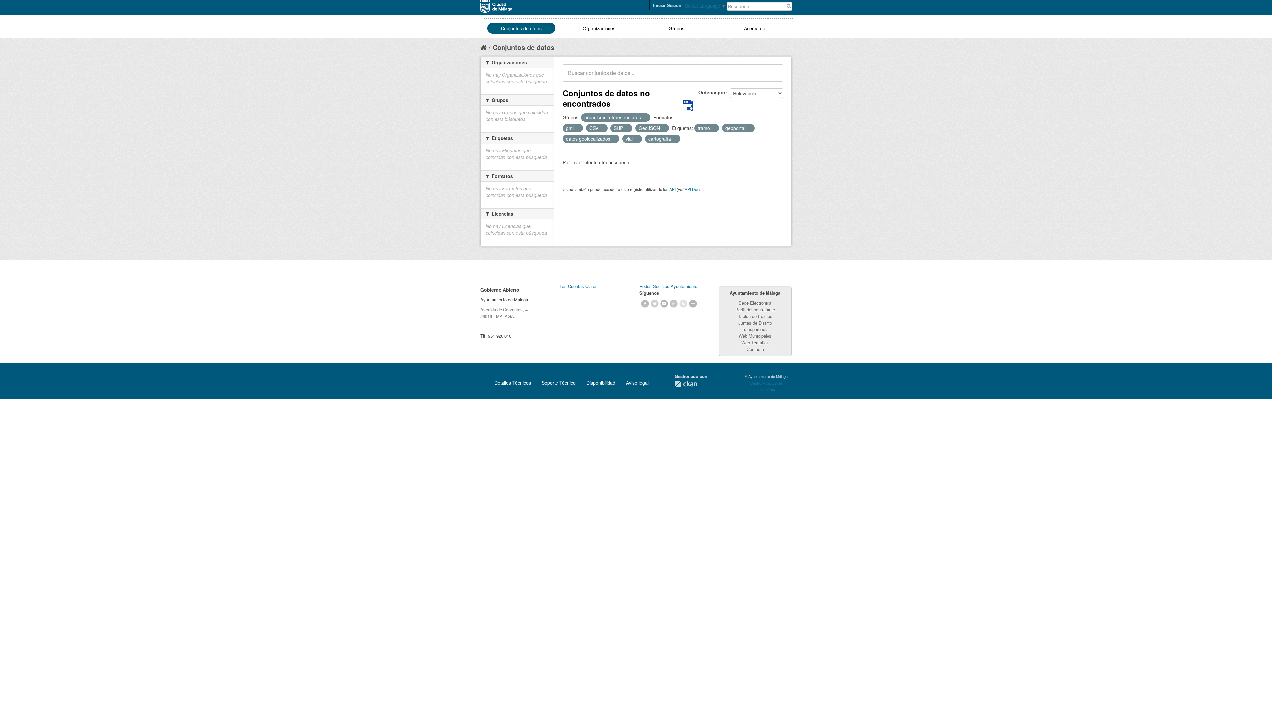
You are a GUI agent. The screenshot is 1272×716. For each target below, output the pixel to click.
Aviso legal (637, 382)
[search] (773, 77)
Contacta (755, 349)
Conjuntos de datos (521, 28)
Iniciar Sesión (667, 5)
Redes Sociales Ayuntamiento (668, 286)
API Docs (693, 189)
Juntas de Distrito (755, 323)
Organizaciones (599, 28)
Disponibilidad (600, 382)
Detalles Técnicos (512, 382)
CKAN (686, 383)
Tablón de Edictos (755, 316)
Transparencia (755, 329)
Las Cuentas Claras (579, 286)
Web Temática (755, 342)
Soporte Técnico (559, 382)
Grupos (676, 28)
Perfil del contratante (755, 309)
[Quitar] (644, 117)
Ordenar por (711, 92)
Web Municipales (755, 336)
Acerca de (754, 28)
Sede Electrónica (755, 303)
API (672, 189)
